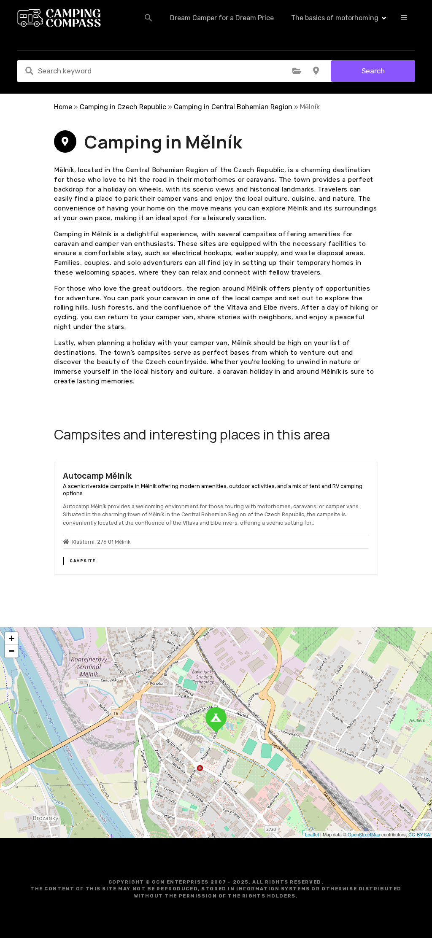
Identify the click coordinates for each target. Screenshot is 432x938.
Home (63, 107)
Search (373, 71)
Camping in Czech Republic (123, 107)
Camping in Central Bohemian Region (233, 107)
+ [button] (11, 638)
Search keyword (29, 71)
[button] (148, 17)
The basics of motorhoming (334, 18)
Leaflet (312, 834)
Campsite (82, 561)
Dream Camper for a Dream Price (222, 18)
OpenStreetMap (364, 834)
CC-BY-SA (419, 834)
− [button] (11, 651)
